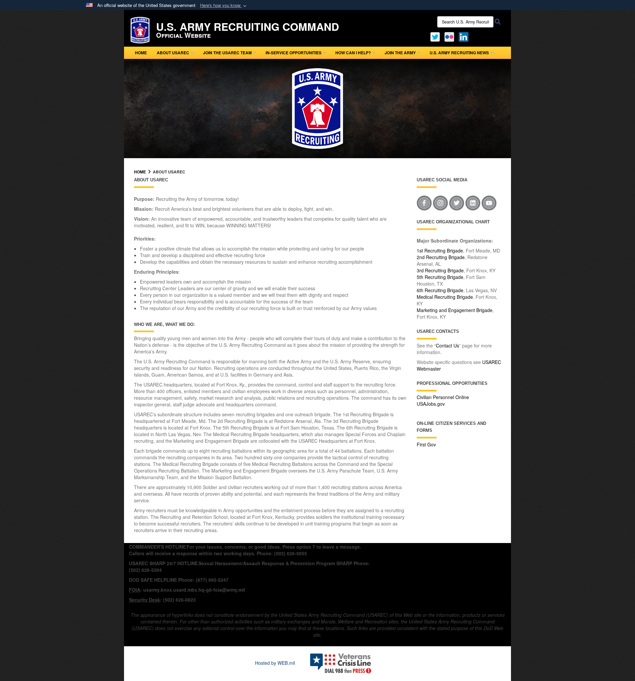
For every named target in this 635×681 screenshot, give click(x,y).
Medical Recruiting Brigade (445, 297)
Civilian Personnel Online (443, 397)
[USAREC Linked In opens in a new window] (465, 36)
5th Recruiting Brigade (440, 277)
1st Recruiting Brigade (440, 250)
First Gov (426, 444)
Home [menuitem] (141, 53)
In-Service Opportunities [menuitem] (293, 53)
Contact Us (447, 345)
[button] (224, 5)
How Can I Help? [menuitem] (353, 53)
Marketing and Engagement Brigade (454, 310)
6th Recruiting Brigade (440, 290)
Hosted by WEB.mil (275, 662)
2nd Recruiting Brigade (441, 257)
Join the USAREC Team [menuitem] (227, 53)
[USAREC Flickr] (449, 36)
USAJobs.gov (431, 403)
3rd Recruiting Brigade (440, 270)
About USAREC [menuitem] (173, 53)
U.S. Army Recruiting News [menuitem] (459, 53)
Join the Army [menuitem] (400, 53)
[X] (435, 36)
